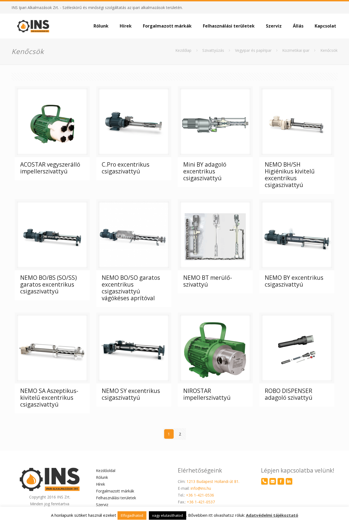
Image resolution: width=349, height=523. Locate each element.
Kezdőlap (183, 50)
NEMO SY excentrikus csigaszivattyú (131, 394)
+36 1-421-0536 (200, 495)
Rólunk (102, 477)
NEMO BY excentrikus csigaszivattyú (294, 281)
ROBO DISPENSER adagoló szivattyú (288, 394)
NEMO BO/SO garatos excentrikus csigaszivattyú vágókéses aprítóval (131, 288)
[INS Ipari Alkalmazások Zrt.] (33, 26)
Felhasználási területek (116, 497)
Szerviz (102, 504)
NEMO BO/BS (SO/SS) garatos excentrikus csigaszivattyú (48, 284)
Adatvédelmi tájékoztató (272, 515)
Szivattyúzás (213, 50)
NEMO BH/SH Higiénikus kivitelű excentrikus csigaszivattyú (290, 175)
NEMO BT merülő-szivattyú (207, 281)
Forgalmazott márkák (115, 491)
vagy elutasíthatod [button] (167, 515)
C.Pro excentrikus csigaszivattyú (125, 168)
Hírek (100, 484)
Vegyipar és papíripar (253, 50)
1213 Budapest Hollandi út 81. (212, 481)
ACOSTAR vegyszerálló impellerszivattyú (50, 168)
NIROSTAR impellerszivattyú (207, 394)
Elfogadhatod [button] (132, 515)
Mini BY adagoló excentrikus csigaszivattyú (204, 171)
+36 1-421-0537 (201, 501)
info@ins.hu (201, 488)
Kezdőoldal (105, 470)
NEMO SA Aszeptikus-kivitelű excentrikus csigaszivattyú (49, 397)
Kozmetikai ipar (295, 50)
